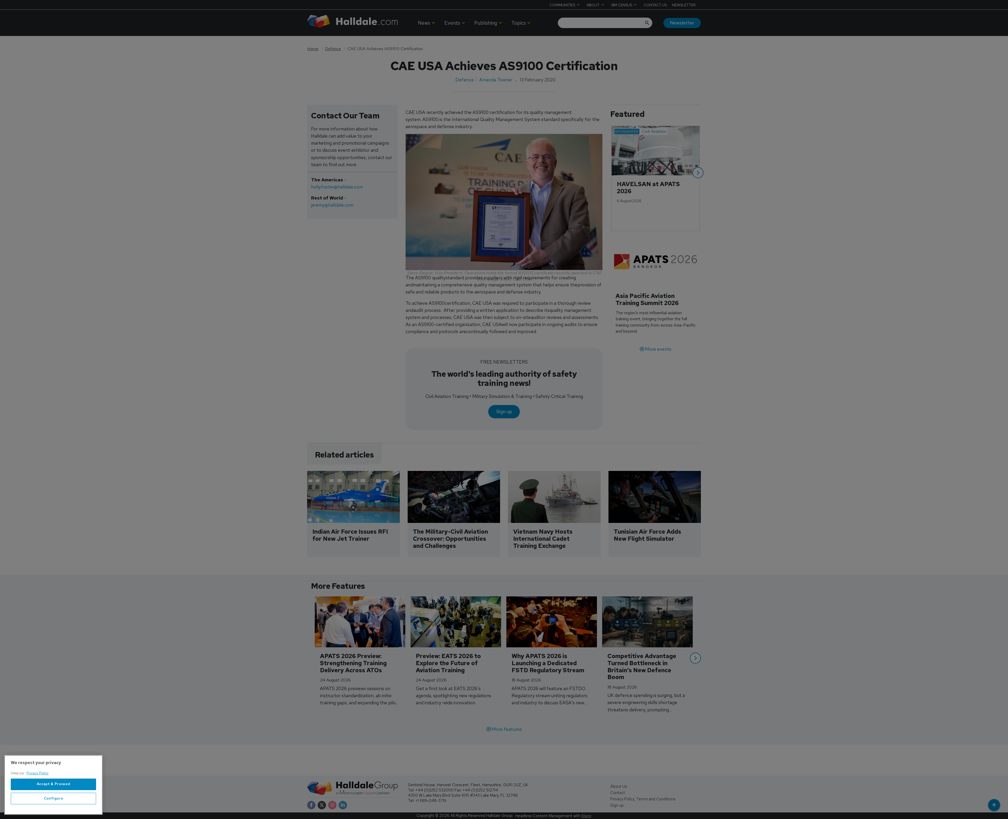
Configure (53, 798)
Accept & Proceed (53, 784)
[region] (53, 785)
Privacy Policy (38, 773)
